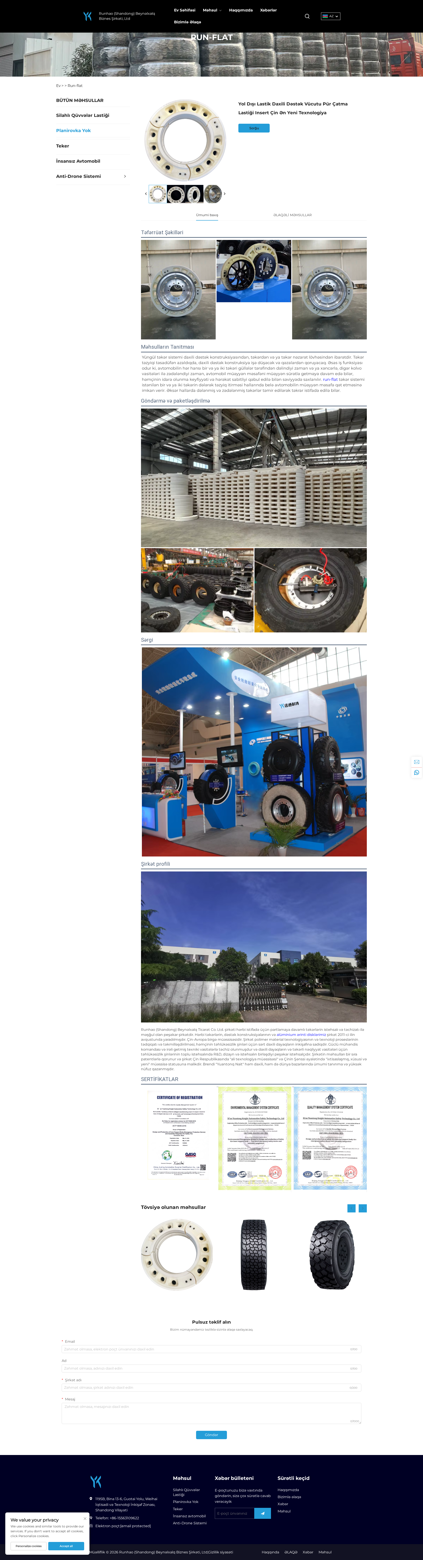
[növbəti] (224, 194)
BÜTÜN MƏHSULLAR (80, 100)
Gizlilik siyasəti (220, 1552)
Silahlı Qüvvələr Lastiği (82, 115)
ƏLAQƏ (290, 1552)
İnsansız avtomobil (78, 161)
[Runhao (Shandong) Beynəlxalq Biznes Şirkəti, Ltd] (87, 16)
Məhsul (210, 10)
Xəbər (283, 1504)
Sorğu (254, 128)
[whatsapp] (416, 772)
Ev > (60, 85)
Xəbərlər (268, 10)
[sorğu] (416, 762)
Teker (62, 146)
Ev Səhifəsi (184, 10)
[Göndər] (262, 1513)
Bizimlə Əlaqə (187, 22)
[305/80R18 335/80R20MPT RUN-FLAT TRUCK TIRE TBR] (254, 1255)
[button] (351, 1208)
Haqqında (270, 1552)
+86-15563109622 (124, 1518)
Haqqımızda (241, 10)
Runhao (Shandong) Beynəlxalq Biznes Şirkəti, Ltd (127, 15)
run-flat (331, 379)
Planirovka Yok (73, 130)
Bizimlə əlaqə (289, 1497)
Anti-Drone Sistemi (78, 176)
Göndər (211, 1435)
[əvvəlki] (146, 194)
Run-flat (75, 85)
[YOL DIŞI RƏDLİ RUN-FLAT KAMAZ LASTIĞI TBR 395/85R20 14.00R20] (331, 1255)
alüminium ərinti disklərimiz (302, 1035)
